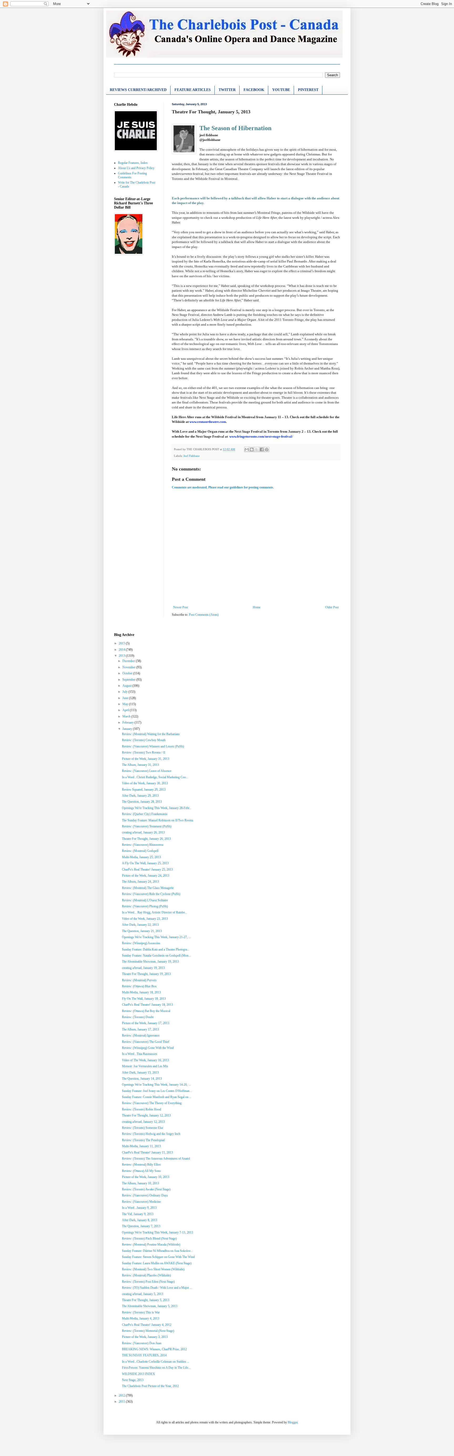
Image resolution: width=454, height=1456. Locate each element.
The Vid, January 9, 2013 (137, 1214)
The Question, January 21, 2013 (142, 931)
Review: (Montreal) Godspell (140, 851)
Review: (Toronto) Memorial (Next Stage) (148, 1331)
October (127, 673)
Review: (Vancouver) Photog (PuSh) (145, 906)
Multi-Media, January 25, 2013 (141, 857)
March (126, 716)
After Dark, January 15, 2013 (140, 1072)
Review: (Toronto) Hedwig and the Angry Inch (151, 1134)
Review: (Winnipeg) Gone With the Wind (148, 1048)
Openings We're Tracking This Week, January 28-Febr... (157, 808)
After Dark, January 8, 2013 (139, 1220)
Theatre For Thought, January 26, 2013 (146, 839)
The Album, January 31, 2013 (140, 765)
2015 (122, 643)
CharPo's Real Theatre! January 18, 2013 (147, 1005)
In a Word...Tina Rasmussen (139, 1054)
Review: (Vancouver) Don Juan (141, 1343)
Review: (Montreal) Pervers (139, 980)
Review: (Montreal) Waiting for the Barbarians (151, 734)
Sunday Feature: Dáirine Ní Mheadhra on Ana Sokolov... (157, 1251)
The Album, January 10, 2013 (140, 1183)
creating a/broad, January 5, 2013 (142, 1294)
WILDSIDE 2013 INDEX (138, 1374)
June (125, 698)
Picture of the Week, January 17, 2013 (145, 1023)
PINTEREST (308, 90)
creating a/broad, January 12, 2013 (143, 1122)
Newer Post (180, 607)
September (129, 679)
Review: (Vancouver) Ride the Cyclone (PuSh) (151, 894)
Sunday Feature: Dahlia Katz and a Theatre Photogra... (155, 949)
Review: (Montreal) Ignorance (140, 1035)
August (127, 685)
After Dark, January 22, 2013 (140, 925)
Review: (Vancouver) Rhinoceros (142, 845)
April (126, 710)
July (125, 692)
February (128, 722)
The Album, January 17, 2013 (140, 1029)
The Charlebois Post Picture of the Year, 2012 (150, 1386)
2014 (122, 649)
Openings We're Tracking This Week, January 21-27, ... (156, 937)
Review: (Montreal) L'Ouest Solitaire (145, 900)
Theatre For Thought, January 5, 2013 (145, 1300)
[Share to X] (256, 449)
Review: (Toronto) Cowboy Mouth (144, 740)
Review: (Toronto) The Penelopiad (143, 1140)
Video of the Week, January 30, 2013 (145, 783)
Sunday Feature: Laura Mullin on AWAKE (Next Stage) (157, 1263)
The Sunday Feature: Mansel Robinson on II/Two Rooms (157, 820)
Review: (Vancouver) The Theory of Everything (152, 1103)
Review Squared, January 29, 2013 (144, 789)
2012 (122, 1395)
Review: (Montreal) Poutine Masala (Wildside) (151, 1244)
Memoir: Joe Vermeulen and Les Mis (145, 1066)
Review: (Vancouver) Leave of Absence (146, 771)
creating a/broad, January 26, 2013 (143, 832)
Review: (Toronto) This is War (141, 1312)
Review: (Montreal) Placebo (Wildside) (146, 1275)
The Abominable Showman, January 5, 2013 (149, 1306)
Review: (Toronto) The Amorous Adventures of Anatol (156, 1158)
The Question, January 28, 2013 (142, 801)
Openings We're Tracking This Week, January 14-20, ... (156, 1084)
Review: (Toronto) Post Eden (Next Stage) (148, 1281)
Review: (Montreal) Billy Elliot (141, 1164)
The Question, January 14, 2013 (142, 1078)
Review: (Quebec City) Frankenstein (144, 814)
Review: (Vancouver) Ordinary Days (145, 1195)
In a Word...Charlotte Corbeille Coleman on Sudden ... (155, 1361)
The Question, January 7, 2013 (141, 1226)
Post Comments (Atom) (204, 614)
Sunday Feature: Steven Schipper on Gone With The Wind (158, 1257)
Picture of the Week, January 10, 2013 (145, 1177)
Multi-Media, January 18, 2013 (141, 992)
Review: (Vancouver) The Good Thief (145, 1042)
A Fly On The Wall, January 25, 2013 (145, 863)
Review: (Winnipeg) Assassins (141, 943)
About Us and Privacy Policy (136, 168)
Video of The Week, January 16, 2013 (145, 1060)
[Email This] (246, 449)
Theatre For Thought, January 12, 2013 (146, 1115)
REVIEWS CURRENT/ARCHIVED (138, 90)
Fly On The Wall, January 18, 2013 (144, 998)
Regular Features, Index (133, 163)
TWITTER (227, 90)
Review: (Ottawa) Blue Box (139, 986)
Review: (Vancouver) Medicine (141, 1202)
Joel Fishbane (191, 455)
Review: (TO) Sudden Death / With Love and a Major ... (157, 1288)
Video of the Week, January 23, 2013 (145, 919)
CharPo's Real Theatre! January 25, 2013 (147, 869)
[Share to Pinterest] (266, 449)
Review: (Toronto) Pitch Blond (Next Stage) (149, 1238)
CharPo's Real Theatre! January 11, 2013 (147, 1152)
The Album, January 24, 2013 (140, 881)
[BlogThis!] (251, 449)
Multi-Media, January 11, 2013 (141, 1146)
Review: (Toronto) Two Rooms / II (143, 752)
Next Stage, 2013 (132, 1380)
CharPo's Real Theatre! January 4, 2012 (146, 1325)
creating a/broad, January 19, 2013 (143, 968)
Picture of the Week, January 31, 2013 (145, 759)
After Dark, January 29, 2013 (140, 795)
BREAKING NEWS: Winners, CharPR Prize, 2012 (154, 1349)
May (125, 704)
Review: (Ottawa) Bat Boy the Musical (146, 1011)
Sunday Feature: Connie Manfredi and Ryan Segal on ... (157, 1097)
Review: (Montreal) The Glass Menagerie (148, 888)
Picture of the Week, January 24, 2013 (145, 875)
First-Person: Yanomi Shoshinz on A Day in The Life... (156, 1367)
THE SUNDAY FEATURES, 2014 (144, 1355)
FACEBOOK (254, 90)
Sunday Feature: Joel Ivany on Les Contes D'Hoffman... (157, 1091)
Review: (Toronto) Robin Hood (141, 1109)
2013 (122, 656)
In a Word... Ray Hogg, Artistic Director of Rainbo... (154, 912)
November (129, 667)
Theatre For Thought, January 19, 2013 (146, 974)
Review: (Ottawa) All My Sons (141, 1171)
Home (256, 607)
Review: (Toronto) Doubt (137, 1017)
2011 (122, 1401)
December (129, 661)
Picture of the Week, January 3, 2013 (145, 1337)
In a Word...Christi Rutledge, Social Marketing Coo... (155, 777)
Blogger (292, 1422)
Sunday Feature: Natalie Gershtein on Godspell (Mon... (156, 955)
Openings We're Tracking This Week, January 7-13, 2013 (157, 1232)
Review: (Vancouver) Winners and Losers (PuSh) (153, 746)
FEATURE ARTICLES (192, 90)
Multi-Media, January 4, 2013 (140, 1318)
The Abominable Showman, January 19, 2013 (150, 961)
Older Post (332, 607)
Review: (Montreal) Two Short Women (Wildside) (153, 1269)
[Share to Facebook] (261, 449)
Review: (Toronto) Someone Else (142, 1128)
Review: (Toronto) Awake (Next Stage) (146, 1189)
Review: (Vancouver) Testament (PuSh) (146, 826)
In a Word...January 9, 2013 (139, 1208)
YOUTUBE (281, 90)
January (127, 729)
